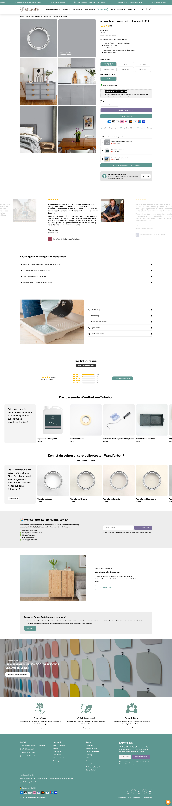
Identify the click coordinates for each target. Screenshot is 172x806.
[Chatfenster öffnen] (168, 802)
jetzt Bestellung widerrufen (28, 782)
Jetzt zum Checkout (126, 116)
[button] (104, 26)
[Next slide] (160, 424)
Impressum (136, 797)
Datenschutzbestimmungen (143, 532)
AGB (129, 797)
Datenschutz (122, 797)
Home (22, 16)
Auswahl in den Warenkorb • (126, 165)
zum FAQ (146, 176)
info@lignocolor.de (28, 749)
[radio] (108, 64)
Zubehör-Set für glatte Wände (119, 158)
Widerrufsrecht (147, 797)
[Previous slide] (11, 424)
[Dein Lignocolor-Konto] (147, 9)
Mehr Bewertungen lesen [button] (86, 365)
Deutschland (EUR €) (29, 788)
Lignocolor (28, 797)
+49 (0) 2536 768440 (29, 752)
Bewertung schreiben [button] (123, 378)
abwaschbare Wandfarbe (34, 16)
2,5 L (108, 79)
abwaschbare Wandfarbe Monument (121, 141)
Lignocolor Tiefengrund (117, 150)
